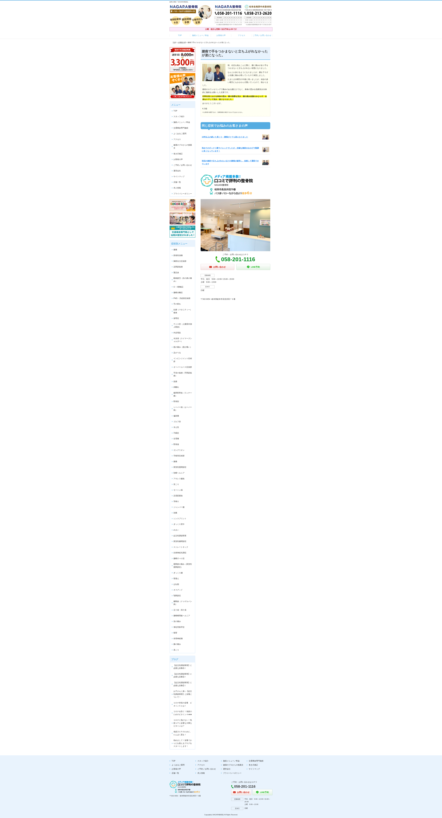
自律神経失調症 (179, 553)
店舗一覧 (177, 182)
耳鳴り (176, 501)
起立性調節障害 (179, 536)
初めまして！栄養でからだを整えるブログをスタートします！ (182, 743)
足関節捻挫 (178, 267)
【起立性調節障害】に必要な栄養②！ (182, 684)
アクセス (241, 35)
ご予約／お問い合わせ (262, 35)
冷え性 (176, 427)
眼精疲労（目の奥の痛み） (182, 279)
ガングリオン (179, 450)
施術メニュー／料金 (200, 35)
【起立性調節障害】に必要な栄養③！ (182, 675)
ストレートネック (180, 547)
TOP (180, 35)
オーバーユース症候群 (182, 367)
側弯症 (176, 318)
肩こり (176, 650)
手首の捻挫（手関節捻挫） (182, 374)
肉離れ (176, 387)
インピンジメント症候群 (182, 359)
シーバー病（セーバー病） (182, 408)
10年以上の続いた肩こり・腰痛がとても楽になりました (225, 137)
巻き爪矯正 (178, 154)
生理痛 (176, 439)
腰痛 (175, 250)
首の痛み (177, 621)
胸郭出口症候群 (179, 261)
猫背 (175, 633)
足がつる (177, 353)
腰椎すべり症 (179, 558)
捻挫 (175, 381)
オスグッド (178, 590)
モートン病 (178, 490)
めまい (176, 530)
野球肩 (176, 444)
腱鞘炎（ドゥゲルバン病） (182, 602)
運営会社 (177, 171)
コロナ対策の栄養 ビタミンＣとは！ (182, 704)
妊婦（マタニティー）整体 (182, 311)
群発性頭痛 (178, 255)
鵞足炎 (176, 273)
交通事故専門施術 (180, 128)
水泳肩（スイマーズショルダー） (182, 339)
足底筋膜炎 (178, 496)
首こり (176, 484)
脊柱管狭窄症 (179, 627)
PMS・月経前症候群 (181, 298)
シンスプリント (179, 519)
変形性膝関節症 (179, 541)
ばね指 (176, 584)
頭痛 (175, 513)
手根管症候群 (179, 456)
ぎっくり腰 (178, 573)
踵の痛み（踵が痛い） (182, 347)
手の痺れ (177, 304)
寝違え (176, 578)
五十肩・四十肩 (179, 610)
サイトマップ (179, 176)
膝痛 (175, 461)
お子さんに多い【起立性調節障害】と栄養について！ (182, 694)
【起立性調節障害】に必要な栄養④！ (182, 666)
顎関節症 (177, 596)
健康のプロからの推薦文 (182, 146)
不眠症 (176, 433)
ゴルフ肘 (177, 422)
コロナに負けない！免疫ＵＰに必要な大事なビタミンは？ (182, 723)
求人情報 (177, 188)
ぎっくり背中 (179, 524)
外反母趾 (177, 333)
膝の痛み (177, 644)
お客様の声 (221, 35)
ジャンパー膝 (179, 507)
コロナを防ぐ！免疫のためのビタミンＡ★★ (182, 712)
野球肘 (176, 401)
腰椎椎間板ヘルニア (181, 616)
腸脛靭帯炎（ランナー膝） (182, 394)
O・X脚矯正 (178, 287)
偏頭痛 (176, 416)
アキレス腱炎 (179, 479)
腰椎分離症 (178, 293)
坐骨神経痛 (178, 638)
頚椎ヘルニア (179, 473)
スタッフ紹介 (179, 116)
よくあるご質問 (179, 134)
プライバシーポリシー (182, 194)
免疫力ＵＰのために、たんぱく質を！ (182, 733)
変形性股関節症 (179, 467)
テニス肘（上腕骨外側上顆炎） (182, 325)
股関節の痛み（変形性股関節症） (182, 565)
